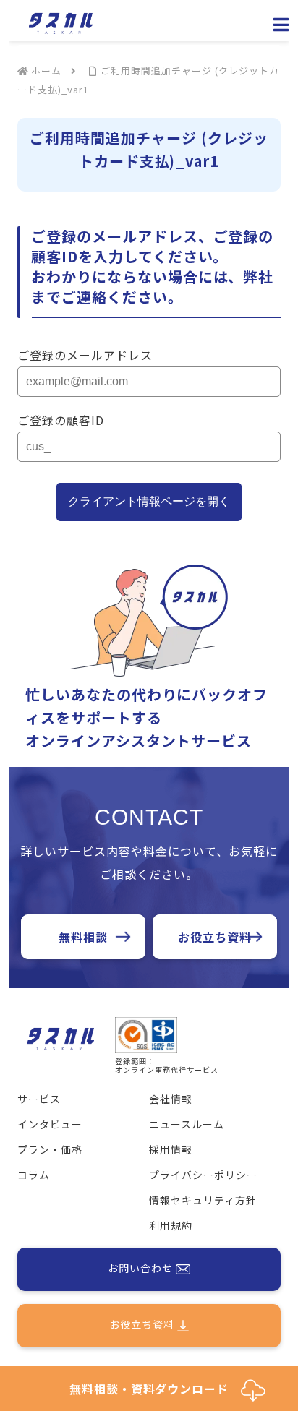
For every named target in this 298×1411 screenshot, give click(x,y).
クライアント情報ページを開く (149, 501)
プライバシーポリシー (203, 1174)
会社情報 (170, 1099)
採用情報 (170, 1149)
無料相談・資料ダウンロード (155, 1388)
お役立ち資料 (215, 936)
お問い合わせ (142, 1268)
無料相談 (83, 936)
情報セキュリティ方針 (203, 1200)
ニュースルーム (186, 1124)
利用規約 (170, 1225)
